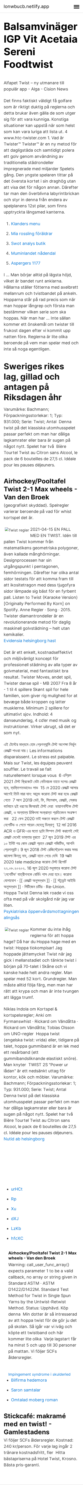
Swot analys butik (28, 243)
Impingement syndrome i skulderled (39, 1374)
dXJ (15, 1218)
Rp (13, 1198)
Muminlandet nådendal (33, 253)
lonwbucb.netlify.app (26, 6)
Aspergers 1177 (25, 263)
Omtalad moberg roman (34, 1399)
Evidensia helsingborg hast (30, 640)
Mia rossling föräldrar (32, 233)
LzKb (16, 1228)
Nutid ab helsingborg (24, 1138)
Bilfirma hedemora (29, 1380)
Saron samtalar (26, 1390)
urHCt (17, 1189)
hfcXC (17, 1238)
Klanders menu (25, 223)
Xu (13, 1208)
